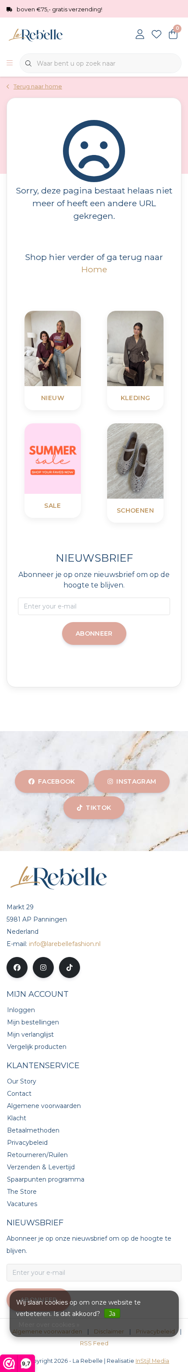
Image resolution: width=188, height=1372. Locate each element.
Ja (112, 1314)
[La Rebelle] (55, 35)
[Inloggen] (140, 35)
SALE (52, 506)
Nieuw (52, 398)
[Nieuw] (74, 348)
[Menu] (10, 63)
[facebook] (17, 967)
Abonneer (94, 633)
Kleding (135, 398)
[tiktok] (69, 967)
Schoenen (135, 510)
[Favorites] (156, 35)
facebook (56, 781)
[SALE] (74, 458)
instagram (136, 781)
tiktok (98, 808)
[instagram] (43, 967)
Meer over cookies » (49, 1325)
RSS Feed (94, 1343)
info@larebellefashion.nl (65, 944)
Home (94, 269)
